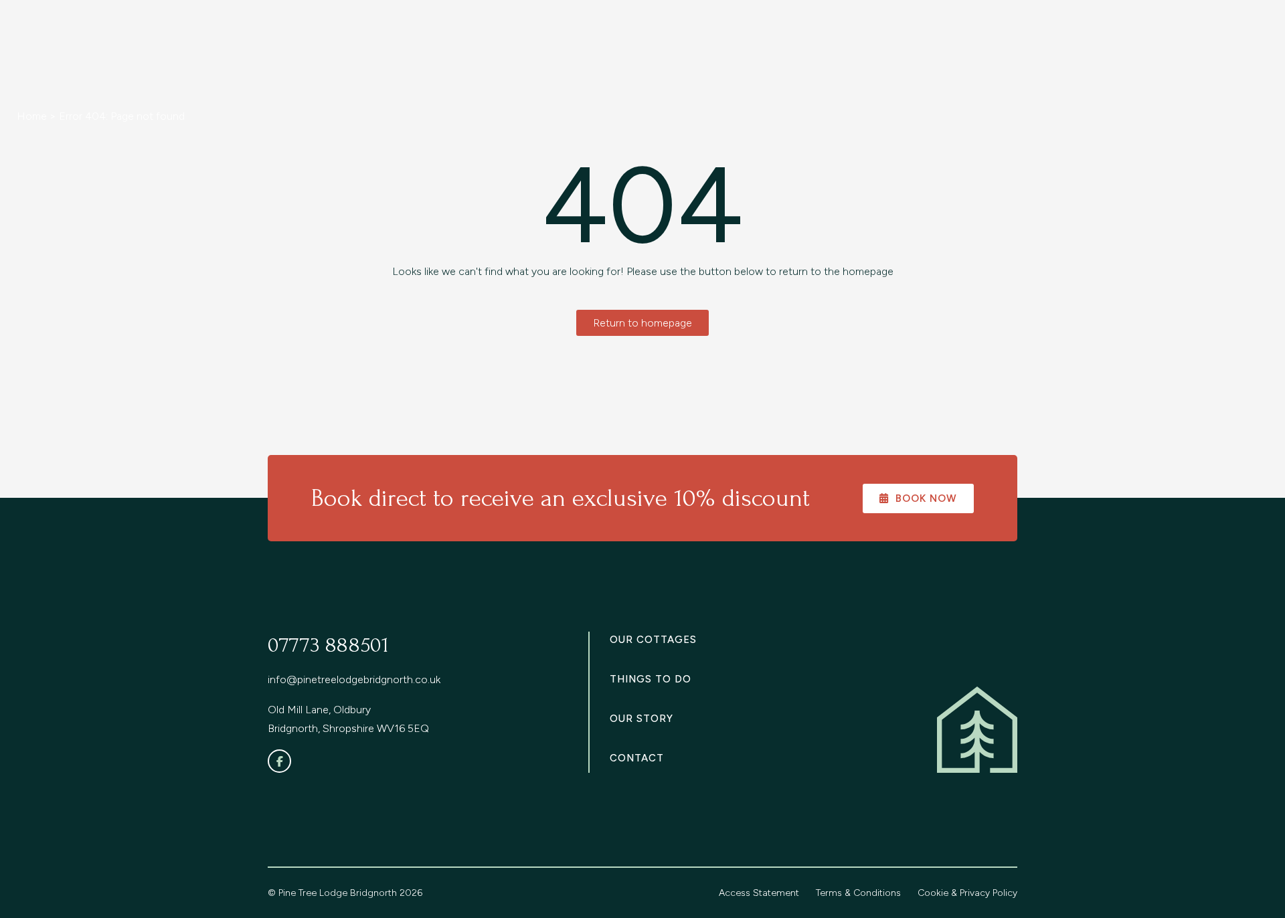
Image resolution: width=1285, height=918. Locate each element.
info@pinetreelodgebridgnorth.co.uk (354, 679)
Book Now (926, 498)
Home (32, 116)
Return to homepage (642, 322)
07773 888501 (329, 645)
